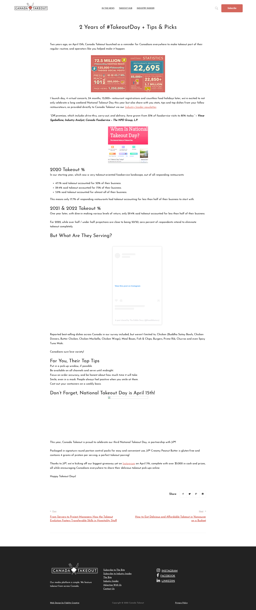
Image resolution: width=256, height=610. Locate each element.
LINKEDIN (168, 581)
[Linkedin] (202, 494)
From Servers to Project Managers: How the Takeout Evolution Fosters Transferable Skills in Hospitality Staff (83, 516)
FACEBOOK (167, 576)
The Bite (107, 577)
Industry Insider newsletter (140, 107)
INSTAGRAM (170, 571)
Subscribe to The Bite (114, 570)
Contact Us (109, 589)
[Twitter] (189, 494)
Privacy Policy (181, 603)
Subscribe (232, 8)
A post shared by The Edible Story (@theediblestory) (137, 320)
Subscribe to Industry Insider (117, 574)
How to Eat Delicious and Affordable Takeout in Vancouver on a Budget (170, 516)
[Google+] (196, 494)
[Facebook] (183, 494)
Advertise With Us (112, 585)
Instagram (129, 463)
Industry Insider (111, 581)
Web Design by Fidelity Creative (64, 603)
